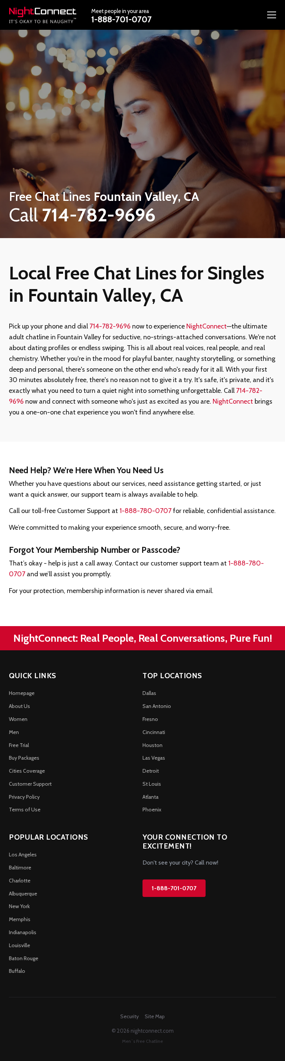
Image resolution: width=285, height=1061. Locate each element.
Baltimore (20, 867)
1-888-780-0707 (145, 511)
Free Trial (19, 745)
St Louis (151, 783)
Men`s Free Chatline (142, 1041)
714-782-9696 (110, 326)
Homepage (22, 693)
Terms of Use (24, 809)
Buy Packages (24, 757)
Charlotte (19, 880)
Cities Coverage (27, 770)
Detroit (150, 770)
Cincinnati (153, 732)
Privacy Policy (24, 797)
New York (19, 906)
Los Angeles (23, 854)
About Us (19, 706)
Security (129, 1016)
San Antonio (156, 706)
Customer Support (30, 783)
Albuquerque (23, 893)
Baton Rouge (23, 958)
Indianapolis (22, 932)
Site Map (155, 1016)
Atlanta (150, 797)
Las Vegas (153, 757)
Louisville (19, 945)
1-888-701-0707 (121, 19)
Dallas (149, 693)
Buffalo (17, 971)
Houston (152, 745)
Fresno (150, 719)
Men (14, 732)
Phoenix (151, 809)
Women (18, 719)
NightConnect (206, 326)
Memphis (19, 919)
